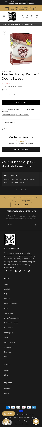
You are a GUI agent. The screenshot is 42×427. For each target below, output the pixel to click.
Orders (7, 388)
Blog (6, 375)
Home (4, 24)
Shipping (4, 86)
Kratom (7, 299)
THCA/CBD (8, 313)
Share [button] (6, 129)
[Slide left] (16, 190)
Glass (6, 308)
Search (7, 370)
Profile (6, 393)
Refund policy (18, 417)
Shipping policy (28, 421)
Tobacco (8, 294)
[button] (4, 16)
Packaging (8, 333)
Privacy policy (30, 417)
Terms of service (15, 421)
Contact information (22, 424)
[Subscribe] (35, 224)
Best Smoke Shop (20, 415)
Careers (7, 347)
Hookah (7, 289)
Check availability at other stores (15, 115)
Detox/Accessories (11, 318)
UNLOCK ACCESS (21, 204)
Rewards (7, 352)
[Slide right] (25, 190)
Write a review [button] (21, 149)
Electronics (8, 328)
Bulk (5, 357)
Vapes (6, 284)
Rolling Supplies (10, 304)
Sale (6, 337)
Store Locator (9, 342)
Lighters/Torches (11, 323)
